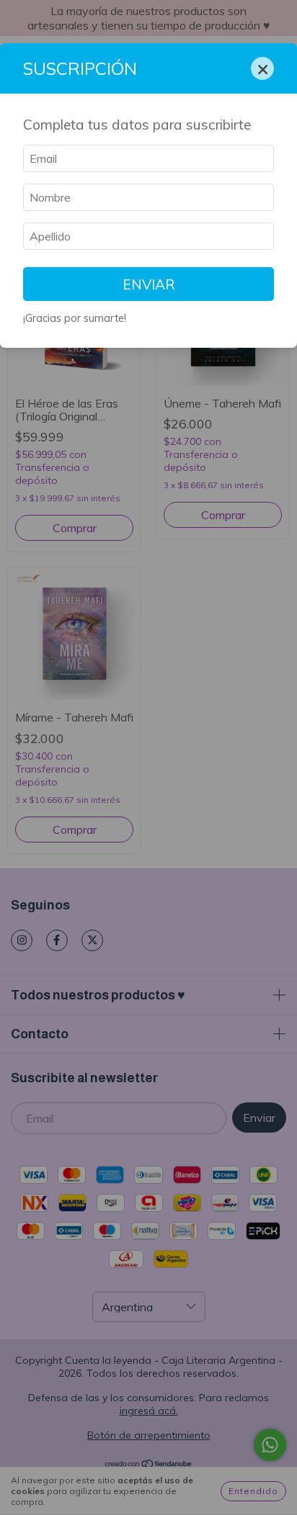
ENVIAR (149, 284)
